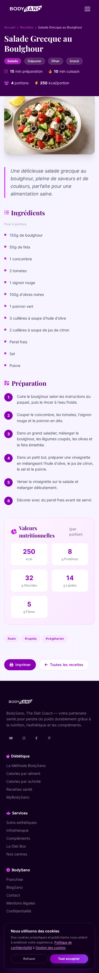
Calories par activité (23, 781)
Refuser (29, 959)
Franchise (14, 879)
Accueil (9, 27)
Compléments (18, 838)
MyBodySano (17, 797)
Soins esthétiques (21, 822)
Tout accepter (69, 959)
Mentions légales (20, 903)
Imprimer (23, 664)
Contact (13, 895)
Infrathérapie (17, 830)
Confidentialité (18, 911)
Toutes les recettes (66, 664)
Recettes (26, 27)
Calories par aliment (23, 773)
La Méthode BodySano (26, 765)
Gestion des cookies (50, 948)
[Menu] (87, 9)
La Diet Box (16, 846)
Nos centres (16, 854)
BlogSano (14, 887)
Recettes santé (19, 789)
